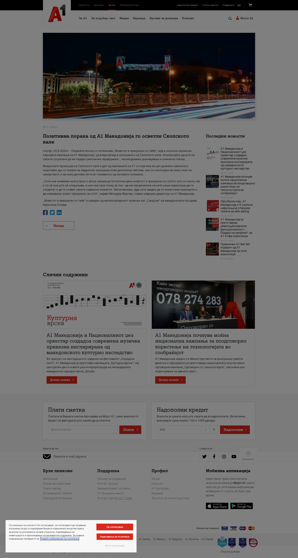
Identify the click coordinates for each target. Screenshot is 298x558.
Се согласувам (115, 527)
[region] (71, 536)
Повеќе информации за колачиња (60, 538)
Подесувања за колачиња (115, 536)
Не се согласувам (115, 545)
